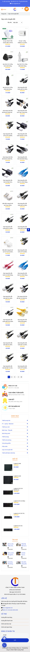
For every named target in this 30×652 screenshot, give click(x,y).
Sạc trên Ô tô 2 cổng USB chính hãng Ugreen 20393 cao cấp (22, 65)
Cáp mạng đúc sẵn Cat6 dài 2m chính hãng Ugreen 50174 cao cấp (8, 344)
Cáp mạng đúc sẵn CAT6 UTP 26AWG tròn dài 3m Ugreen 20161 (22, 251)
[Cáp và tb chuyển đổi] (15, 9)
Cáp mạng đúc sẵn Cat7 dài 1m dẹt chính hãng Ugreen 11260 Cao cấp (22, 111)
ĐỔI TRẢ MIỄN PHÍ (14, 406)
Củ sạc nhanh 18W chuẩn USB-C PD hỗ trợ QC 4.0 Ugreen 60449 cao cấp (8, 42)
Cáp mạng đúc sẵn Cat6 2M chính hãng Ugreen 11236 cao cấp (22, 158)
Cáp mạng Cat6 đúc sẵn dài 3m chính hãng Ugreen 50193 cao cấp (7, 111)
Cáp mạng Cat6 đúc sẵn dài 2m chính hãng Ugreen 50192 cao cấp (7, 158)
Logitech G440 (17, 463)
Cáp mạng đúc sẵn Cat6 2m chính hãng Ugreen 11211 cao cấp (7, 274)
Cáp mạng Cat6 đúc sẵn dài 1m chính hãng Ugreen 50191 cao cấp (22, 297)
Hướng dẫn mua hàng (6, 617)
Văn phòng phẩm (6, 443)
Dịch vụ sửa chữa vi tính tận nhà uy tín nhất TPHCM (10, 545)
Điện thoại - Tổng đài (7, 430)
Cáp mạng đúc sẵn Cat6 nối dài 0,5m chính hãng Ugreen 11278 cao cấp (7, 181)
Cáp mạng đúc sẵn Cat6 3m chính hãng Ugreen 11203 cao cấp (22, 181)
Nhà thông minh (6, 433)
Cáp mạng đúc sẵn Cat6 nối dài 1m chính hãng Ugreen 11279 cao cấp (22, 135)
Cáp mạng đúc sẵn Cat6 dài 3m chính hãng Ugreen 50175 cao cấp (22, 227)
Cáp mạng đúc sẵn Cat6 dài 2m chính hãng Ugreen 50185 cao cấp (8, 297)
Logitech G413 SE (18, 526)
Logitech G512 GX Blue (19, 501)
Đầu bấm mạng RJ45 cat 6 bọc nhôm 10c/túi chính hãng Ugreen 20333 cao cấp (7, 204)
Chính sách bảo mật (6, 624)
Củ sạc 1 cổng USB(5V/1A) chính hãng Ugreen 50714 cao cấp (22, 42)
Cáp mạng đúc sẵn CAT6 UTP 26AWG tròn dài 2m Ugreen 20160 (22, 367)
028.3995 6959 (24, 1)
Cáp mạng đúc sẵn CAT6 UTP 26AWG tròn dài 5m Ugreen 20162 (7, 135)
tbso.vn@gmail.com (15, 3)
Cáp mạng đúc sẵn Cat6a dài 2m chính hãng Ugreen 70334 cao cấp (22, 88)
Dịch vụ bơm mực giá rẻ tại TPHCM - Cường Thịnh (11, 554)
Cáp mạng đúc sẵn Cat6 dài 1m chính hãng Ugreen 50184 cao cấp (22, 344)
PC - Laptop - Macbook (7, 423)
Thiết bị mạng (5, 436)
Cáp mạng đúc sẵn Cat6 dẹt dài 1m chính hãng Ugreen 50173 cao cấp (7, 367)
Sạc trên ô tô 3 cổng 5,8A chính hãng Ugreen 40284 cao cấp (7, 65)
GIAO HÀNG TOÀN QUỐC (16, 392)
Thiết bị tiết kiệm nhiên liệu (8, 453)
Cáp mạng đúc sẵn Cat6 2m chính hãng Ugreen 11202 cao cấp (22, 274)
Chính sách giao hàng (6, 627)
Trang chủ (3, 13)
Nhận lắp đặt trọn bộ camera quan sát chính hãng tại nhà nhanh (24, 545)
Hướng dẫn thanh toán (7, 620)
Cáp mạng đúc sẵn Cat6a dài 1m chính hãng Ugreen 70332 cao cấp (8, 227)
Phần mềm (4, 446)
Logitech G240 (17, 476)
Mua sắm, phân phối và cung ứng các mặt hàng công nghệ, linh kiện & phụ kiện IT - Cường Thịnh (24, 563)
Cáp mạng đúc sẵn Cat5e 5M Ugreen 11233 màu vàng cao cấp (22, 320)
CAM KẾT (11, 399)
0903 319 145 (12, 386)
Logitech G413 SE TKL (19, 513)
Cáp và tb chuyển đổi (7, 449)
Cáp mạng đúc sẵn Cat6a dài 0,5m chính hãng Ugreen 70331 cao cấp (7, 320)
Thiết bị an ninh (6, 427)
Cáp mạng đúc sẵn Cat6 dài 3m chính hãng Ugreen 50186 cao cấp (22, 204)
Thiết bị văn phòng (6, 440)
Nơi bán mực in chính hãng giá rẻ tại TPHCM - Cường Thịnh (24, 554)
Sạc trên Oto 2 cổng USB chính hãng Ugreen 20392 (8, 88)
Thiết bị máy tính (6, 420)
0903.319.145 (15, 1)
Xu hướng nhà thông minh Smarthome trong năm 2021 (11, 563)
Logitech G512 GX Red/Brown (18, 489)
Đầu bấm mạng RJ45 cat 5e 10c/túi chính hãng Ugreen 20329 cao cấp (7, 251)
